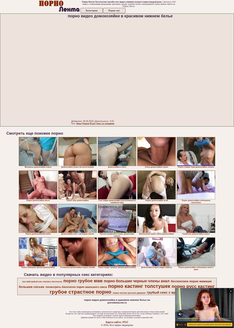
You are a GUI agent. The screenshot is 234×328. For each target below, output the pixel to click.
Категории (92, 10)
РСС (125, 322)
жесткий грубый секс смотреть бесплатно (42, 282)
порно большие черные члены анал (137, 281)
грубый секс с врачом (165, 292)
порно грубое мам (83, 280)
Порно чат (114, 10)
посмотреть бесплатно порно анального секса (76, 286)
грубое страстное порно (80, 292)
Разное (85, 123)
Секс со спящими (105, 123)
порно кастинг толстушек (139, 286)
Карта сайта (113, 322)
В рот (93, 123)
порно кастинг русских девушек (129, 293)
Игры (79, 123)
